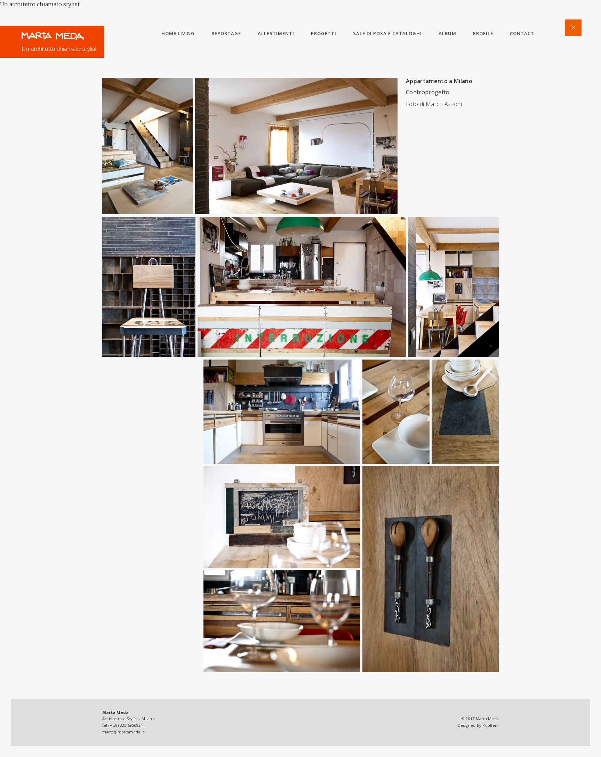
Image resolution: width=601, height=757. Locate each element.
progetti (323, 33)
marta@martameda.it (123, 731)
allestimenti (276, 33)
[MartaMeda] (52, 42)
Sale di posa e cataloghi (387, 33)
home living (178, 33)
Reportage (226, 33)
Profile (483, 33)
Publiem (490, 725)
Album (447, 33)
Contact (522, 33)
